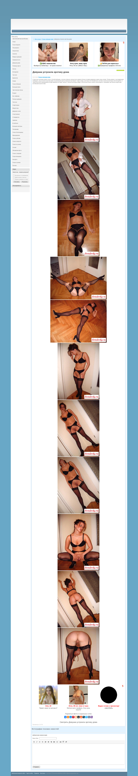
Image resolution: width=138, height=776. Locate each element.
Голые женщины (16, 156)
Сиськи (14, 147)
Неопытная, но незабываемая (21, 175)
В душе (14, 93)
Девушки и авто (16, 111)
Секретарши (15, 105)
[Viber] (91, 717)
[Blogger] (76, 717)
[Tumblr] (89, 717)
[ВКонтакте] (65, 717)
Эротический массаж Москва (20, 38)
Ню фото (14, 159)
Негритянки (15, 51)
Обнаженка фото (17, 150)
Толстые (14, 102)
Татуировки (15, 129)
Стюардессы (15, 117)
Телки (13, 41)
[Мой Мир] (70, 717)
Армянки (14, 120)
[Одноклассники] (68, 717)
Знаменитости (16, 60)
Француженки (16, 135)
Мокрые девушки (16, 57)
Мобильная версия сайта (18, 773)
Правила (36, 773)
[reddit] (81, 717)
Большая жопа (16, 87)
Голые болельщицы (17, 132)
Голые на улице (16, 144)
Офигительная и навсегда (20, 177)
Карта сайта (29, 773)
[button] (34, 742)
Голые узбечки (16, 138)
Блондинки (15, 72)
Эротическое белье (17, 90)
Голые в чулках (16, 162)
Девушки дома (16, 63)
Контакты (42, 773)
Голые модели (16, 44)
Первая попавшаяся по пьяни (21, 179)
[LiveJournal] (84, 717)
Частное (14, 75)
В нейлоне (15, 123)
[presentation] (34, 742)
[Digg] (78, 717)
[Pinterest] (73, 717)
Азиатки (14, 54)
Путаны (14, 165)
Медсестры (15, 108)
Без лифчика (15, 96)
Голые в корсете (16, 141)
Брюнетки (15, 78)
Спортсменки (16, 114)
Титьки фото (15, 47)
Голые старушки (16, 153)
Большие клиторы (17, 126)
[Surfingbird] (86, 717)
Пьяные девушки (16, 99)
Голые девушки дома (44, 77)
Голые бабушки (16, 84)
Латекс (14, 69)
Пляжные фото (16, 66)
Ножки (14, 81)
